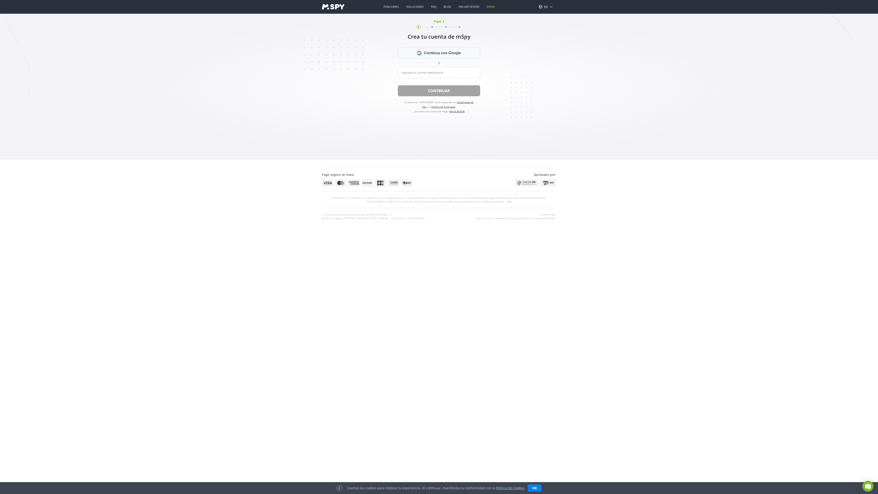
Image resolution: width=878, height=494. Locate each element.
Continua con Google (442, 53)
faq (433, 7)
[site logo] (333, 7)
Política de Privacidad (443, 106)
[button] (867, 486)
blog (447, 7)
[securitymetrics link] (526, 183)
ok (534, 488)
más (509, 201)
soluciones (415, 7)
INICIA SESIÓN (457, 111)
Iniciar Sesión (468, 7)
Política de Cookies (510, 488)
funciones (391, 7)
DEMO (491, 7)
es (546, 7)
